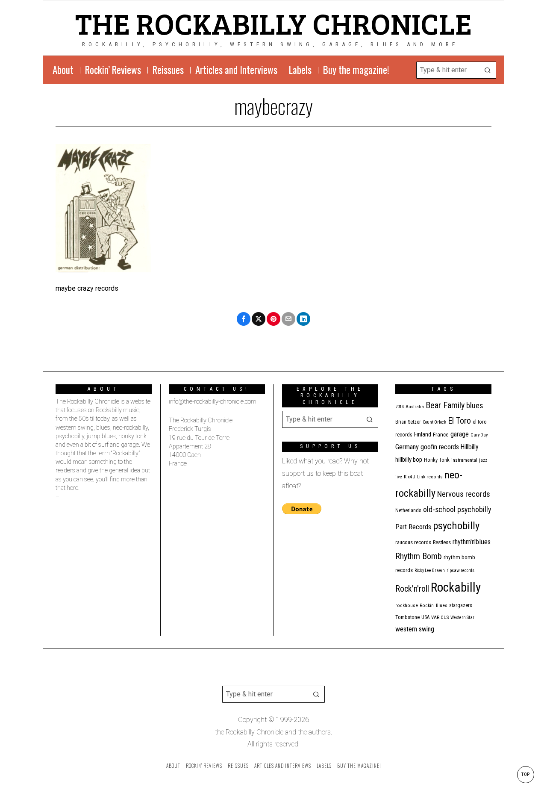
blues (474, 405)
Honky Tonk (437, 460)
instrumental (464, 460)
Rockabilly (456, 587)
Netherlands (408, 510)
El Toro (459, 421)
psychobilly (456, 525)
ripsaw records (460, 570)
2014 (399, 407)
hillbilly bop (408, 459)
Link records (430, 477)
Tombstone (407, 617)
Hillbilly (470, 447)
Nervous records (463, 494)
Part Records (413, 527)
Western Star (462, 617)
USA (425, 617)
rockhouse (406, 605)
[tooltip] (243, 319)
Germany (407, 447)
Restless (442, 542)
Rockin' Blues (433, 605)
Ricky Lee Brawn (430, 570)
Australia (415, 407)
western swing (414, 629)
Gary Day (479, 435)
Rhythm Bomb (418, 556)
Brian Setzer (408, 422)
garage (459, 434)
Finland (422, 434)
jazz (483, 460)
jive (398, 477)
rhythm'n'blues (472, 542)
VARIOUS (440, 617)
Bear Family (445, 405)
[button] (487, 70)
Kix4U (409, 477)
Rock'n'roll (412, 589)
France (441, 434)
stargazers (460, 605)
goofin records (440, 447)
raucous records (413, 542)
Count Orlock (434, 422)
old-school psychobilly (457, 509)
